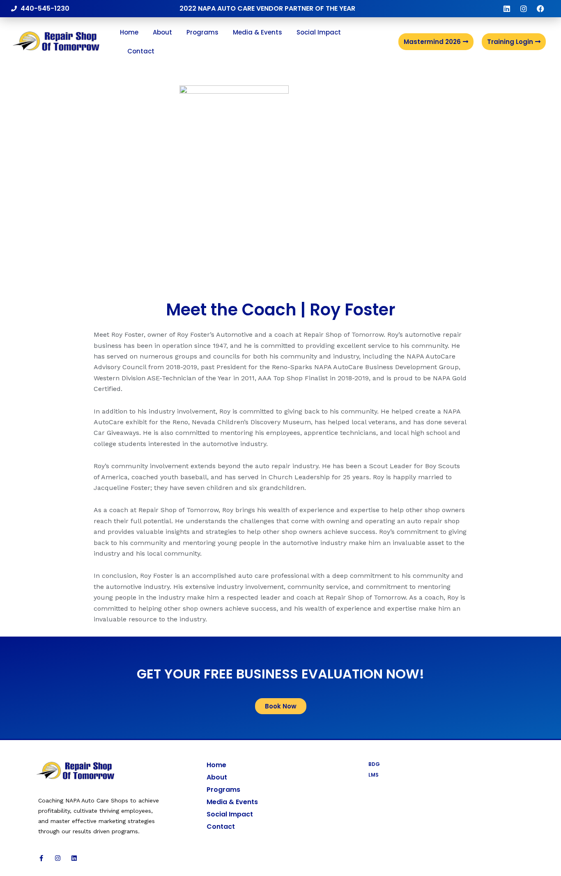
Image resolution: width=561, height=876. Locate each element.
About (162, 32)
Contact (140, 51)
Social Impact (319, 32)
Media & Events (257, 32)
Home (129, 32)
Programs (202, 32)
